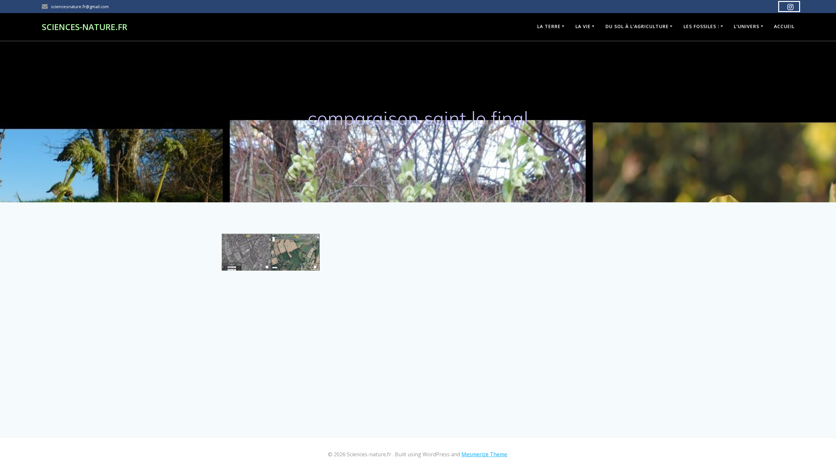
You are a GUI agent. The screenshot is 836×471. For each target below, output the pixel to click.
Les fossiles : (701, 26)
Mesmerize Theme (484, 454)
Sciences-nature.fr (84, 27)
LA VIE (583, 26)
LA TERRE (549, 26)
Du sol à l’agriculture (637, 26)
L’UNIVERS (746, 26)
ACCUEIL (784, 26)
